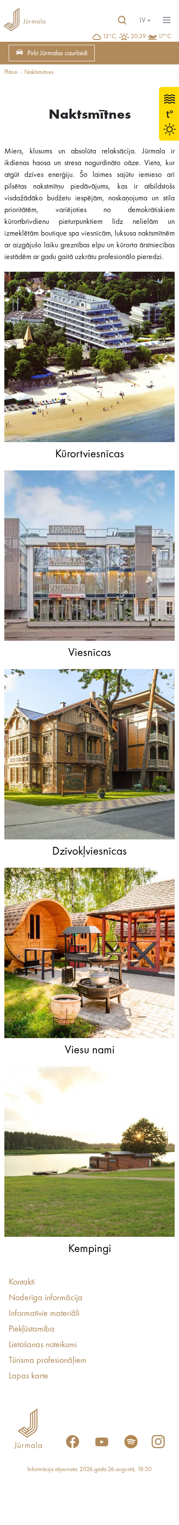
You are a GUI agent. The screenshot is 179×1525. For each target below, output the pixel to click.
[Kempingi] (89, 1153)
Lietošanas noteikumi (43, 1345)
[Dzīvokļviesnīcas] (89, 756)
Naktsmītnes (38, 72)
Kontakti (22, 1282)
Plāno (10, 72)
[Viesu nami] (89, 955)
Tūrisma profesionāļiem (47, 1360)
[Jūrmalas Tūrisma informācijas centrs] (24, 20)
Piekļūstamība (32, 1329)
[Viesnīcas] (89, 557)
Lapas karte (28, 1376)
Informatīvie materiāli (44, 1313)
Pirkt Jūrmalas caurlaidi (57, 53)
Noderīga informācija (46, 1298)
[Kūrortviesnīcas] (89, 359)
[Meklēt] (122, 20)
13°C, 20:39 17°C (137, 36)
